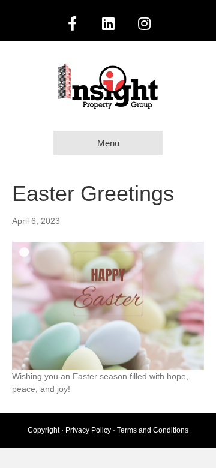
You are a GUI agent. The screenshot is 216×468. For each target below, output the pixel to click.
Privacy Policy (88, 430)
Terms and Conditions (152, 430)
